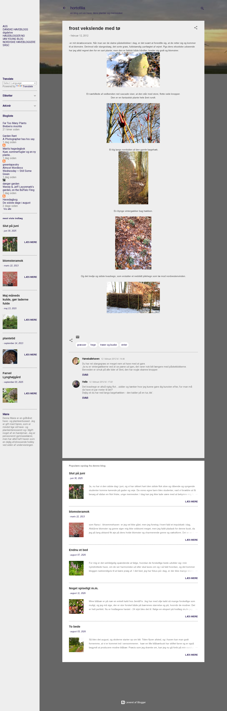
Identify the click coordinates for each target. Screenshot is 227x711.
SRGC (6, 45)
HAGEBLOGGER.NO (14, 35)
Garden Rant (10, 135)
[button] (196, 28)
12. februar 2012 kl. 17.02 (101, 382)
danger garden (11, 183)
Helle (85, 381)
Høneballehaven (91, 358)
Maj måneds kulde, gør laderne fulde (15, 299)
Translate (28, 86)
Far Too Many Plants (14, 123)
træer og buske (108, 344)
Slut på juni (77, 473)
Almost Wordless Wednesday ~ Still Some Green (17, 171)
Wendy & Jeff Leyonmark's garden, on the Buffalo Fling (18, 188)
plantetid (9, 338)
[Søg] (202, 9)
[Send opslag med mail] (78, 338)
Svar (85, 374)
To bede (74, 626)
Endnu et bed (78, 550)
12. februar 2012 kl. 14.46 (112, 359)
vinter (124, 344)
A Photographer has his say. (19, 139)
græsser (81, 344)
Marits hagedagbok (14, 148)
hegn (93, 344)
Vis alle (7, 208)
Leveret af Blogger (135, 702)
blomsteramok (79, 511)
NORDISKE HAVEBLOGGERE (19, 42)
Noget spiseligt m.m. (83, 588)
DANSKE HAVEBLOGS (15, 29)
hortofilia (77, 8)
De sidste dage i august (16, 202)
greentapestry (11, 164)
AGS (5, 26)
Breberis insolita (12, 126)
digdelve (8, 32)
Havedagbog (10, 199)
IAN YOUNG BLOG (13, 38)
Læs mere (191, 501)
